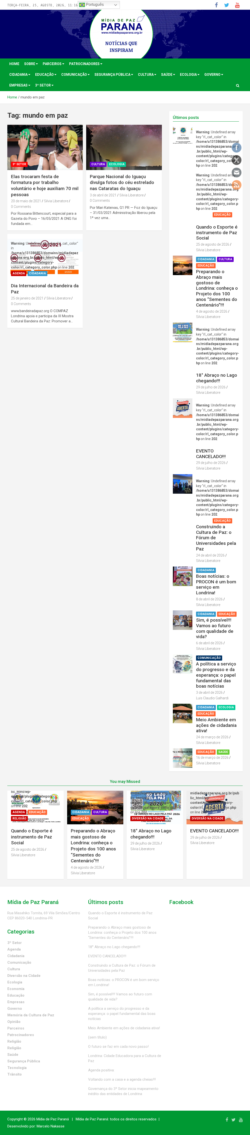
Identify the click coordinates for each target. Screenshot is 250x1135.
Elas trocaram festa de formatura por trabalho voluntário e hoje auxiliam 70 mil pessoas (45, 185)
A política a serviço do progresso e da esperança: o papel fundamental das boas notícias (216, 675)
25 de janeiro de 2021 (27, 298)
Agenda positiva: (101, 1070)
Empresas (18, 85)
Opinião (14, 1022)
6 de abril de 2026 (209, 643)
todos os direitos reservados (133, 1119)
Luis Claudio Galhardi (212, 698)
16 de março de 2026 (212, 758)
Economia (15, 989)
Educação (44, 75)
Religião (204, 221)
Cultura (146, 75)
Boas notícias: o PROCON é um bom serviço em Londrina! (216, 584)
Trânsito (14, 1074)
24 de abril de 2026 (210, 555)
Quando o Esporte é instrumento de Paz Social (217, 232)
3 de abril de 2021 (103, 195)
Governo (212, 75)
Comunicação (74, 75)
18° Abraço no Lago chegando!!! (216, 378)
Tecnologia (17, 1068)
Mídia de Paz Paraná (52, 1119)
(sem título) (97, 1037)
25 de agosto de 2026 (212, 244)
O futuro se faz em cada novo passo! (118, 1046)
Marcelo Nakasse (50, 1126)
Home (14, 64)
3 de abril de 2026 (209, 692)
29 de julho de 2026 (211, 387)
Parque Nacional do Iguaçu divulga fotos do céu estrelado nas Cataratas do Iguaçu (122, 182)
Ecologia (189, 75)
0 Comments (21, 207)
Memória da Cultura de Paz (30, 1015)
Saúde (167, 75)
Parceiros (52, 64)
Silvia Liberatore (56, 201)
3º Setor (43, 85)
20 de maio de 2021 (26, 201)
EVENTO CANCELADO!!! (211, 453)
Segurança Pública (112, 75)
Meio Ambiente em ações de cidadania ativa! (216, 725)
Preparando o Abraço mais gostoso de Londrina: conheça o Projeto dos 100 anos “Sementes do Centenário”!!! (217, 288)
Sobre (30, 64)
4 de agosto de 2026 (211, 311)
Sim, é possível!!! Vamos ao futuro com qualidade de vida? (214, 628)
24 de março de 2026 (212, 737)
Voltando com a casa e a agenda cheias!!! (122, 1079)
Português (94, 4)
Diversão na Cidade (213, 369)
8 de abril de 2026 (209, 599)
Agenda (18, 273)
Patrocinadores (84, 64)
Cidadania (18, 75)
